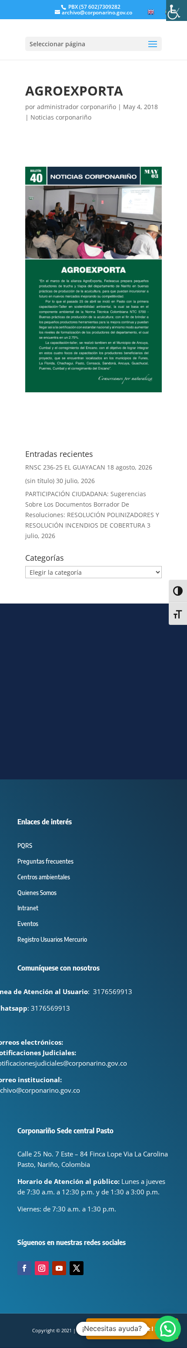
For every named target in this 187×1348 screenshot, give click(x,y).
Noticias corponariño (60, 117)
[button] (168, 1329)
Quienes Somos (37, 892)
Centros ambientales (43, 877)
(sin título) (39, 481)
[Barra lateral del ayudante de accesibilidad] (176, 10)
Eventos (27, 923)
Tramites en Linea (132, 1328)
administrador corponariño (76, 107)
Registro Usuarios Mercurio (52, 939)
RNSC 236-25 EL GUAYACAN (65, 467)
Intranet (27, 908)
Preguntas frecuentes (45, 861)
